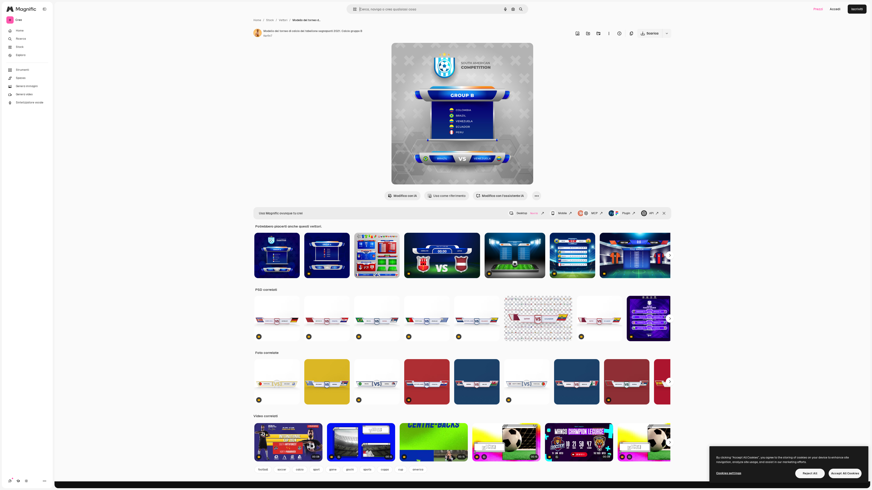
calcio (300, 469)
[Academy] (18, 481)
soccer (281, 469)
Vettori (283, 20)
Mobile (562, 213)
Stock (270, 20)
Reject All (810, 473)
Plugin (626, 213)
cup (400, 469)
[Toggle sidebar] (44, 9)
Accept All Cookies (845, 473)
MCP (594, 213)
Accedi (835, 9)
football (263, 469)
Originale (421, 51)
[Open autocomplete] (353, 9)
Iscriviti (857, 9)
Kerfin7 (267, 36)
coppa (385, 469)
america (418, 469)
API (651, 213)
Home (257, 20)
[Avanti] (670, 255)
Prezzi (818, 9)
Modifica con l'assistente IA (503, 196)
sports (367, 469)
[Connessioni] (10, 481)
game (333, 469)
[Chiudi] (664, 213)
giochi (350, 469)
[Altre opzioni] (608, 33)
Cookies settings (728, 473)
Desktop (527, 213)
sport (316, 469)
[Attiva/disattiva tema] (26, 481)
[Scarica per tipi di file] (666, 33)
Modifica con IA (405, 196)
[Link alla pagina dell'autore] (257, 33)
